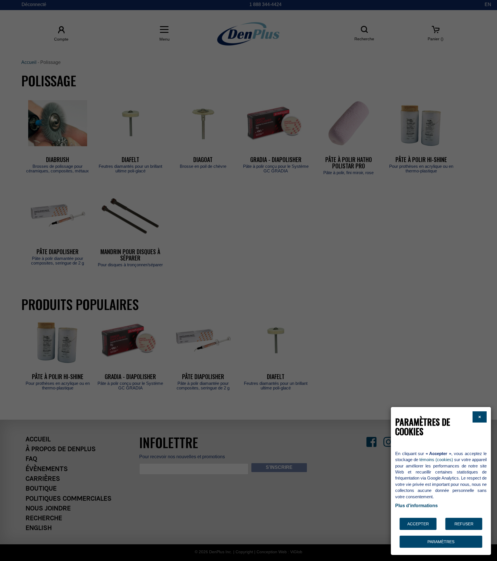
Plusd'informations (416, 505)
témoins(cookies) (436, 459)
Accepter (418, 524)
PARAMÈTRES (440, 541)
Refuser (463, 524)
